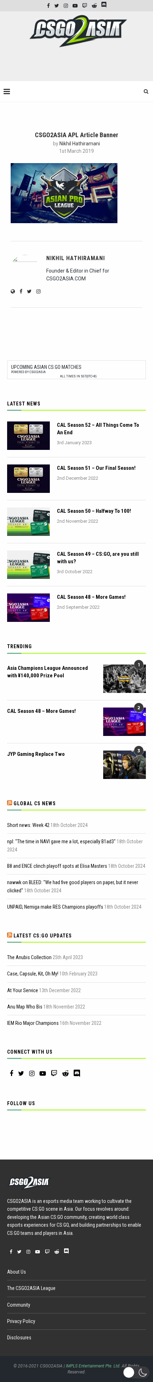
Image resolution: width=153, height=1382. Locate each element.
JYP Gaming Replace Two (36, 754)
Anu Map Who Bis (24, 1007)
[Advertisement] (78, 67)
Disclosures (19, 1337)
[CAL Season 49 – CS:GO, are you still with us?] (28, 564)
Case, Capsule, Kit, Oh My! (32, 974)
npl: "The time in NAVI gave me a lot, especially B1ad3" (61, 841)
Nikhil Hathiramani (79, 143)
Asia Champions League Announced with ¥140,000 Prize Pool (47, 672)
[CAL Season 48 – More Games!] (28, 607)
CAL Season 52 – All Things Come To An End (98, 429)
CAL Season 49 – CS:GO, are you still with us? (98, 558)
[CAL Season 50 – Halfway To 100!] (28, 521)
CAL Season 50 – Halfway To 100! (94, 511)
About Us (16, 1272)
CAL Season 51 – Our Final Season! (96, 468)
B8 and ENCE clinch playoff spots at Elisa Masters (57, 866)
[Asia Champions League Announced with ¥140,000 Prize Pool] (124, 679)
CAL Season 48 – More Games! (91, 597)
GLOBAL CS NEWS (35, 803)
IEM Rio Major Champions (33, 1023)
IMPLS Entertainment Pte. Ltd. (93, 1366)
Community (18, 1305)
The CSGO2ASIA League (31, 1288)
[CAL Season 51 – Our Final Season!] (28, 478)
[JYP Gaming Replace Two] (124, 765)
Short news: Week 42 (28, 825)
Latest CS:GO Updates (43, 936)
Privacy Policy (21, 1321)
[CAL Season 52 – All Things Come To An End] (28, 435)
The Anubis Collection (29, 957)
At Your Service (22, 990)
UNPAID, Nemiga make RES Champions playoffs (55, 907)
